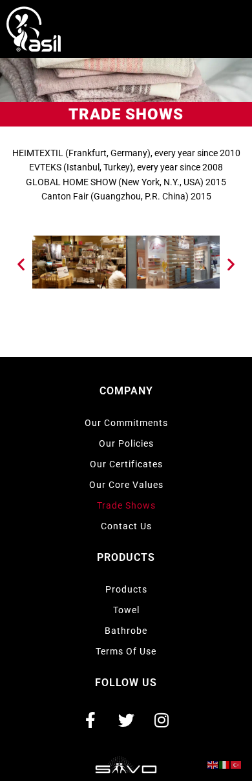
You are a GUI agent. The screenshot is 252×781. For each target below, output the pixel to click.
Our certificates (126, 464)
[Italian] (225, 764)
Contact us (126, 526)
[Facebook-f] (90, 720)
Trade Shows (126, 505)
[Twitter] (126, 720)
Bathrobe (126, 630)
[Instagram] (161, 720)
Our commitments (126, 423)
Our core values (126, 485)
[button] (21, 264)
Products (126, 589)
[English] (213, 764)
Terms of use (126, 651)
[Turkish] (236, 764)
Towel (126, 610)
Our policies (126, 443)
